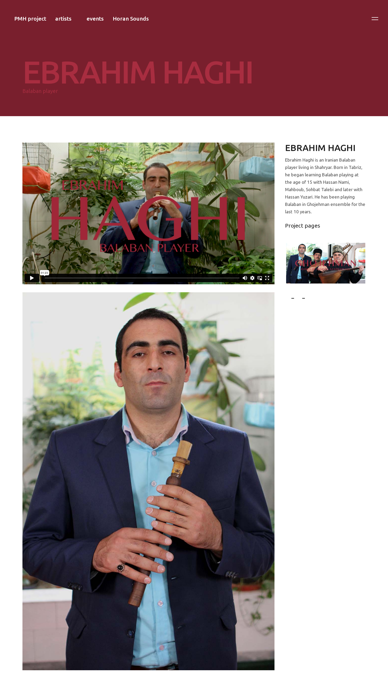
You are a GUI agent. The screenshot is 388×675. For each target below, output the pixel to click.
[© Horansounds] (148, 480)
